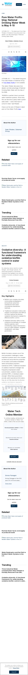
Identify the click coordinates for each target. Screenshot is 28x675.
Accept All (14, 672)
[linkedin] (11, 52)
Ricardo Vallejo (20, 336)
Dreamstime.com (20, 337)
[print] (25, 52)
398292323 (13, 336)
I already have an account (14, 461)
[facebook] (9, 52)
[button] (3, 4)
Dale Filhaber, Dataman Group (14, 41)
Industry (4, 245)
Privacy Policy (16, 668)
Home (3, 13)
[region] (14, 669)
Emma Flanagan (14, 280)
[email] (19, 52)
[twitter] (14, 52)
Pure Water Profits (9, 82)
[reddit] (16, 52)
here (19, 109)
